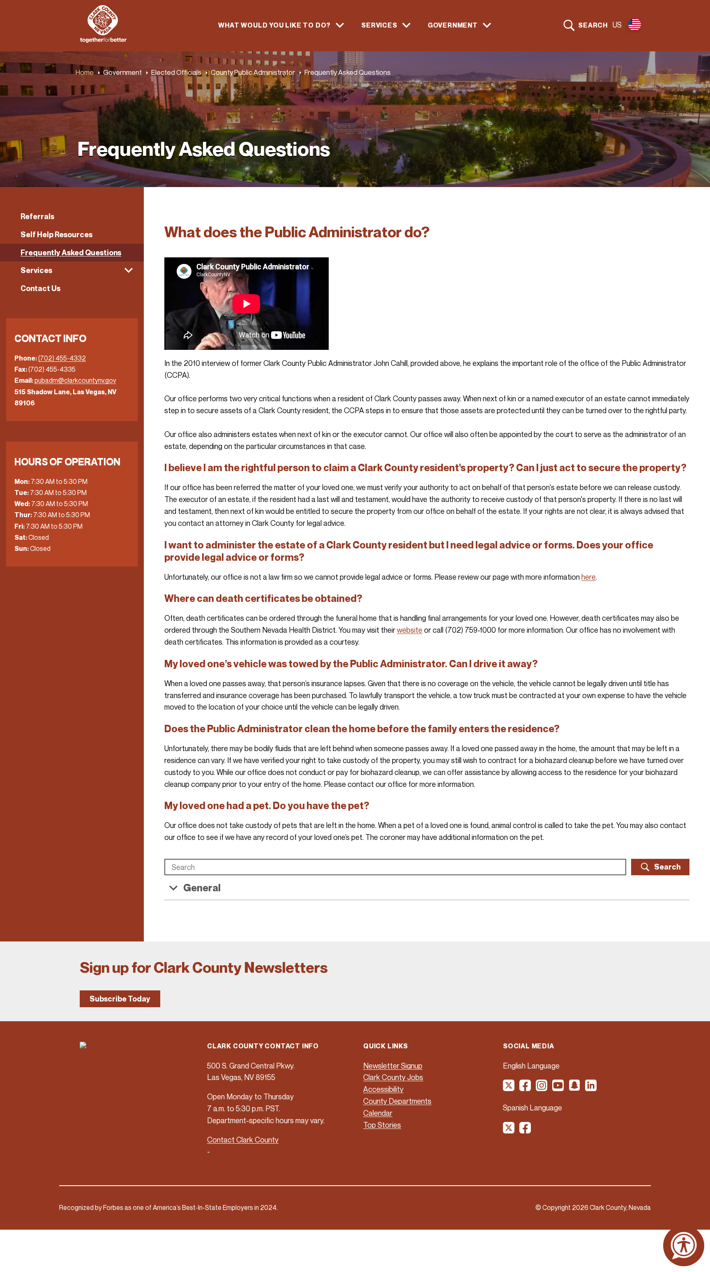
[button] (72, 270)
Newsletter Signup (392, 1065)
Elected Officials (176, 72)
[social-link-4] (558, 1088)
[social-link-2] (525, 1088)
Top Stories (382, 1124)
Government (122, 72)
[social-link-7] (509, 1130)
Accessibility (383, 1089)
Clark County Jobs (393, 1077)
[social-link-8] (525, 1130)
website (409, 629)
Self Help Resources (56, 234)
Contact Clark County (243, 1139)
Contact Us (40, 288)
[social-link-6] (591, 1088)
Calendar (377, 1112)
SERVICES (379, 25)
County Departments (397, 1100)
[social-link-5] (575, 1088)
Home (85, 72)
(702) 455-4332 (62, 358)
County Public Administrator (253, 72)
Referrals (37, 216)
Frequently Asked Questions (71, 252)
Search (593, 25)
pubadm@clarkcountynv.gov (75, 380)
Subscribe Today (120, 998)
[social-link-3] (542, 1088)
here (588, 576)
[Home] (103, 40)
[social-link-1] (509, 1088)
